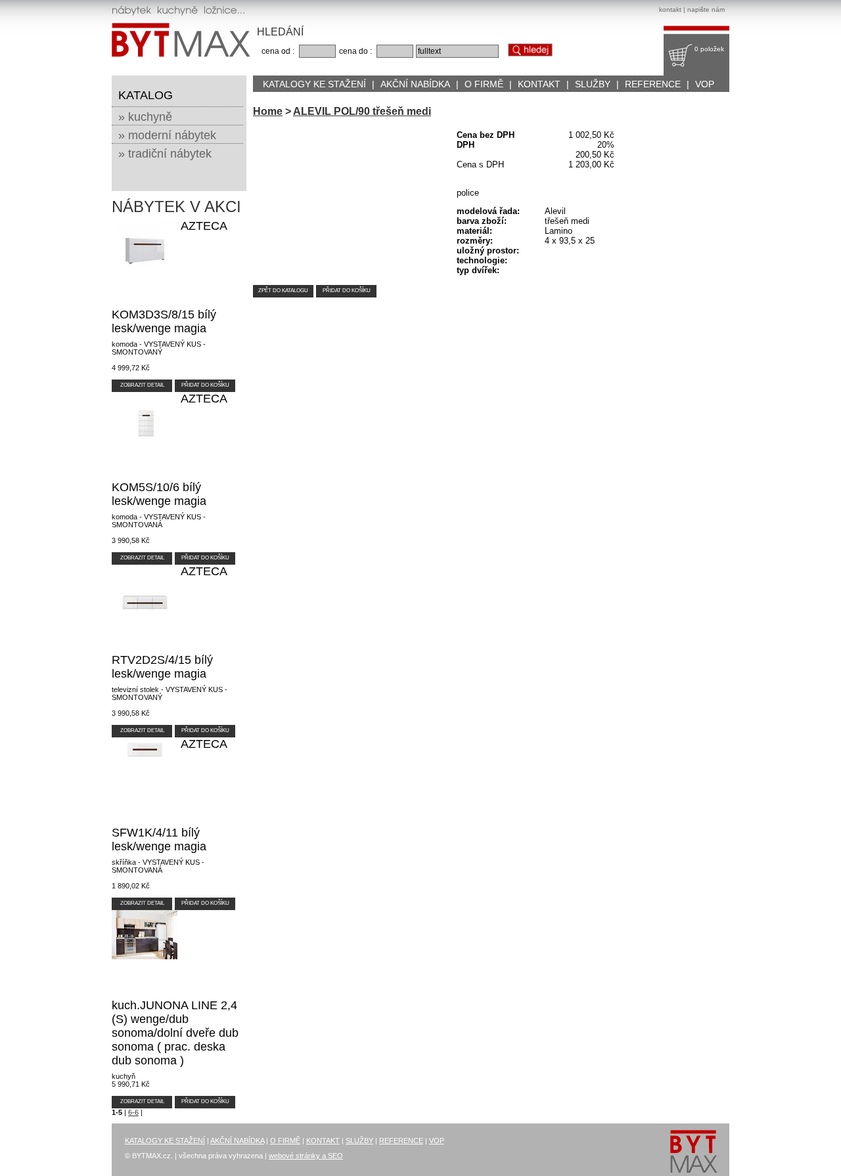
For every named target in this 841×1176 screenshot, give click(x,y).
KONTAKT (539, 84)
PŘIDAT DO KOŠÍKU (205, 385)
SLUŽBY (592, 84)
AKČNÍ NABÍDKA (415, 84)
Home (268, 111)
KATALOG (145, 95)
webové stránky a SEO (306, 1156)
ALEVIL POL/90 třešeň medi (362, 111)
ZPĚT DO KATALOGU (283, 291)
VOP (704, 84)
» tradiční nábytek (165, 153)
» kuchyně (145, 116)
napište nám (706, 9)
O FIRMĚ (484, 84)
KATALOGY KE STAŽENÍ (314, 84)
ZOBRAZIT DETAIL (142, 385)
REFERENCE (653, 84)
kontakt (670, 9)
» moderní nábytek (167, 135)
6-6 (133, 1112)
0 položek (709, 49)
